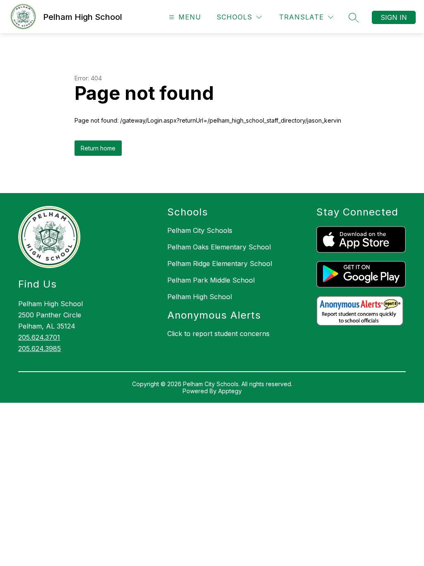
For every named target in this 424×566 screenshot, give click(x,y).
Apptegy (230, 390)
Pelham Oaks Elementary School (219, 247)
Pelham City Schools (199, 230)
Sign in (394, 17)
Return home (98, 148)
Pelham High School (199, 297)
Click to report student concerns (218, 333)
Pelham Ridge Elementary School (219, 263)
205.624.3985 (39, 348)
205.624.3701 (39, 337)
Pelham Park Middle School (211, 280)
